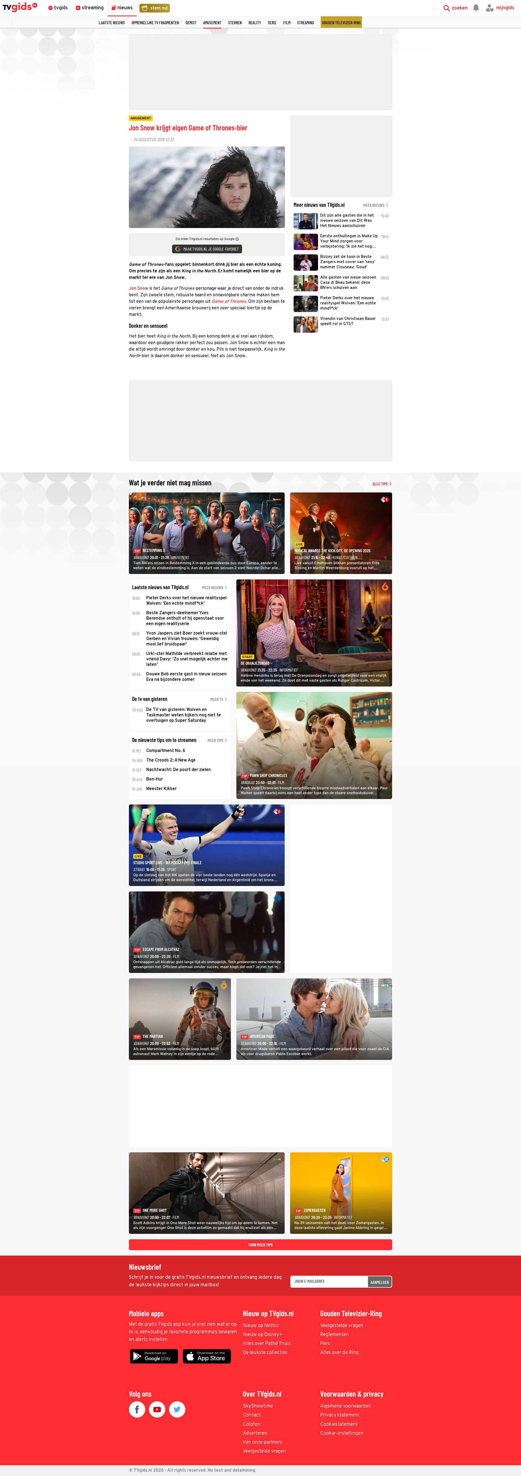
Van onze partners (262, 1442)
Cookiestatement (339, 1424)
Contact (251, 1415)
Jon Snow (138, 288)
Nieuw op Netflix (261, 1326)
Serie (272, 22)
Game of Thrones (229, 301)
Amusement (212, 22)
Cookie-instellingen (342, 1433)
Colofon (251, 1424)
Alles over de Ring (339, 1353)
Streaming (305, 22)
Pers (325, 1344)
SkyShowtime (258, 1406)
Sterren (235, 22)
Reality (255, 22)
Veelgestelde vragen (341, 1326)
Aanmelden (380, 1282)
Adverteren (255, 1433)
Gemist (191, 22)
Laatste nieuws (112, 22)
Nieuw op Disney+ (262, 1335)
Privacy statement (340, 1415)
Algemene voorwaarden (345, 1406)
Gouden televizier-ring (341, 22)
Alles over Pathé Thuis (267, 1344)
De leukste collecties (265, 1353)
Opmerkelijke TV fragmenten (155, 22)
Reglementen (334, 1335)
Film (286, 22)
